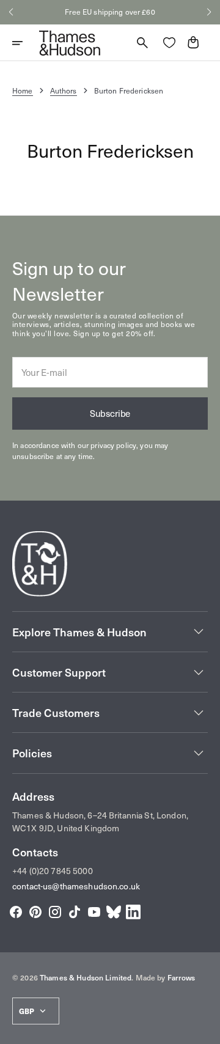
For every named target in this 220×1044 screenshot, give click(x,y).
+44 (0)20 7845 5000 (52, 870)
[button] (11, 12)
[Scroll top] (205, 1029)
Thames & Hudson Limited (85, 977)
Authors (63, 90)
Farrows (181, 977)
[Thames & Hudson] (69, 42)
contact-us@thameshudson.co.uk (76, 886)
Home (22, 90)
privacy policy (113, 444)
